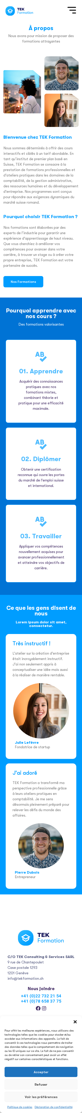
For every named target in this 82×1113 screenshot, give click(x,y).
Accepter (41, 1072)
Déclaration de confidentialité (53, 1107)
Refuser (41, 1084)
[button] (75, 1022)
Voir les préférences (41, 1097)
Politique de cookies (19, 1107)
